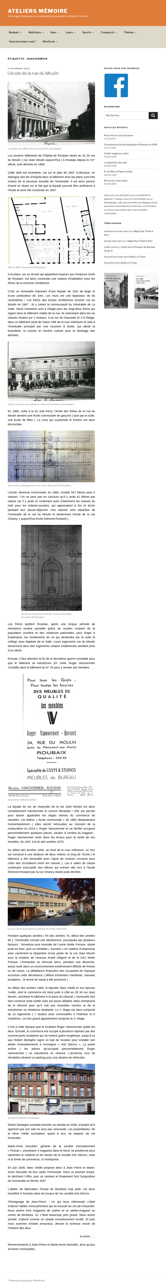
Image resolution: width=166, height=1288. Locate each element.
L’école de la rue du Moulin (33, 73)
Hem (53, 32)
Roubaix (14, 32)
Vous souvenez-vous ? (22, 41)
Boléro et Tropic (137, 256)
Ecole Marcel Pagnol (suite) (118, 171)
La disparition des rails (115, 162)
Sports (86, 32)
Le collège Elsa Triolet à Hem (138, 241)
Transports (107, 32)
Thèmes (129, 32)
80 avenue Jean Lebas (116, 180)
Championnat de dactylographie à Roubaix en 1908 (130, 144)
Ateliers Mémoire (38, 11)
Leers (69, 32)
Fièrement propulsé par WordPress (27, 1280)
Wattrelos (34, 32)
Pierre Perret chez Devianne (118, 135)
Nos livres (49, 41)
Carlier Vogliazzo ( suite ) (116, 153)
